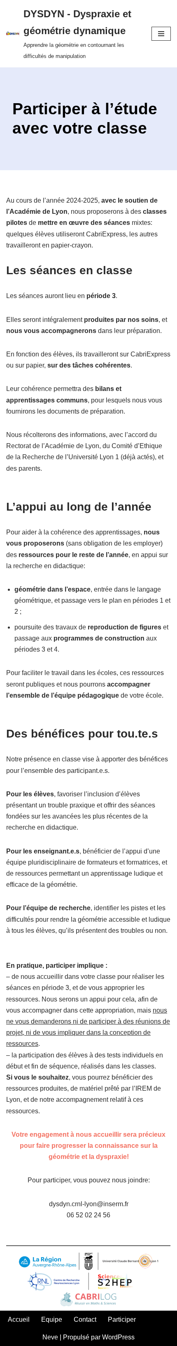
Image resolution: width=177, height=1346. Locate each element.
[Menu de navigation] (161, 34)
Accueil (19, 1319)
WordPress (118, 1337)
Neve (50, 1337)
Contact (85, 1319)
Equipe (51, 1319)
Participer (122, 1319)
